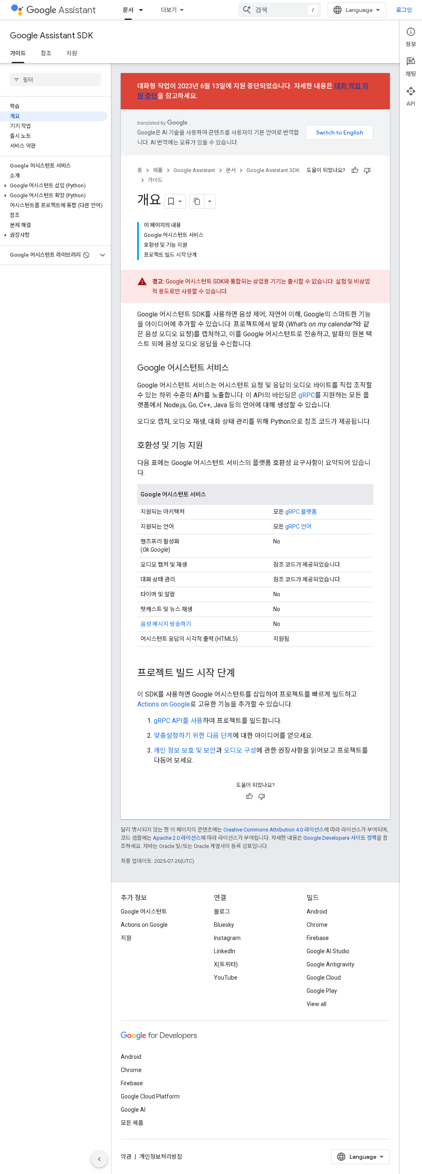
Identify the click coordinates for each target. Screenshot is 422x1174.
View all (316, 1004)
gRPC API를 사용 (178, 721)
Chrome (317, 924)
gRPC (306, 395)
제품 (158, 170)
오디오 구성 (240, 750)
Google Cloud (324, 977)
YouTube (225, 977)
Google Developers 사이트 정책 (340, 838)
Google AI (133, 1109)
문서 (128, 10)
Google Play (322, 990)
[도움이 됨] (355, 170)
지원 (71, 53)
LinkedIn (224, 951)
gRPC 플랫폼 (301, 511)
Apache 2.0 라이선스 (177, 838)
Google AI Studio (328, 951)
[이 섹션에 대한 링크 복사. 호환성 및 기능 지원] (211, 446)
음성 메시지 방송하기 (166, 624)
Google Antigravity (330, 964)
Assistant (77, 10)
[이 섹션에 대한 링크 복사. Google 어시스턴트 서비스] (237, 368)
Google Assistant (194, 170)
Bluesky (224, 924)
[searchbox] (55, 79)
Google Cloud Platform (150, 1096)
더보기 (169, 10)
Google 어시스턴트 (144, 911)
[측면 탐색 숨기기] (99, 1159)
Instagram (227, 938)
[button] (54, 186)
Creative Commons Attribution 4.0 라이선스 (273, 830)
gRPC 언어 (298, 526)
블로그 (222, 911)
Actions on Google (163, 704)
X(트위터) (226, 964)
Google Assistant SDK (51, 36)
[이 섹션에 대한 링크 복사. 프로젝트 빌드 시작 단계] (243, 674)
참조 (46, 53)
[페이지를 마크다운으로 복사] (197, 201)
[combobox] (280, 9)
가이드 (18, 53)
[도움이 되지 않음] (367, 170)
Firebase (318, 938)
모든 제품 (132, 1123)
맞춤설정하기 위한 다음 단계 (193, 735)
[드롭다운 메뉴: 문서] (143, 10)
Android (317, 911)
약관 (126, 1156)
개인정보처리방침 (160, 1156)
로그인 (404, 10)
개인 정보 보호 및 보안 (185, 750)
